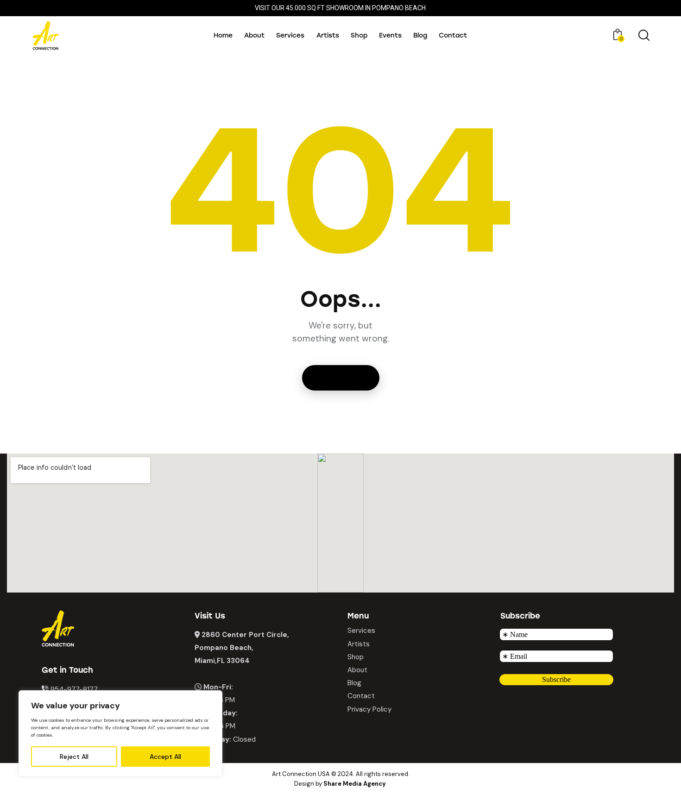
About (357, 670)
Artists (358, 644)
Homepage (341, 378)
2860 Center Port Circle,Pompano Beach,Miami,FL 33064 (242, 647)
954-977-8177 (74, 689)
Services (361, 630)
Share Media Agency (354, 784)
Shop (355, 657)
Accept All (165, 756)
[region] (120, 733)
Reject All (74, 756)
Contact (361, 695)
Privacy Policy (369, 709)
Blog (354, 683)
